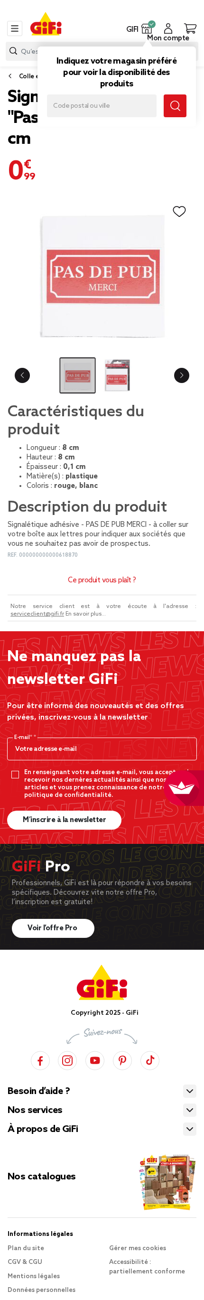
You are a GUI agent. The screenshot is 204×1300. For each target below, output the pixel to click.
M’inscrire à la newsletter (64, 820)
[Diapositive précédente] (22, 375)
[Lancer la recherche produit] (13, 51)
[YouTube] (94, 1059)
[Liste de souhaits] (179, 211)
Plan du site (26, 1248)
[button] (147, 28)
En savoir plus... (85, 614)
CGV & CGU (25, 1262)
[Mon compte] (168, 28)
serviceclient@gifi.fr (37, 614)
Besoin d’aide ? (39, 1091)
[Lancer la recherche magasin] (175, 105)
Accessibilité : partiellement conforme (147, 1267)
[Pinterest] (122, 1059)
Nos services (35, 1110)
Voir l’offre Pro (53, 928)
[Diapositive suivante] (181, 375)
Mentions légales (34, 1276)
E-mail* (24, 737)
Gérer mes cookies (137, 1248)
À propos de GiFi (43, 1129)
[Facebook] (40, 1059)
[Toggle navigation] (14, 28)
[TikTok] (149, 1059)
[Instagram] (67, 1059)
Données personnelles (41, 1290)
